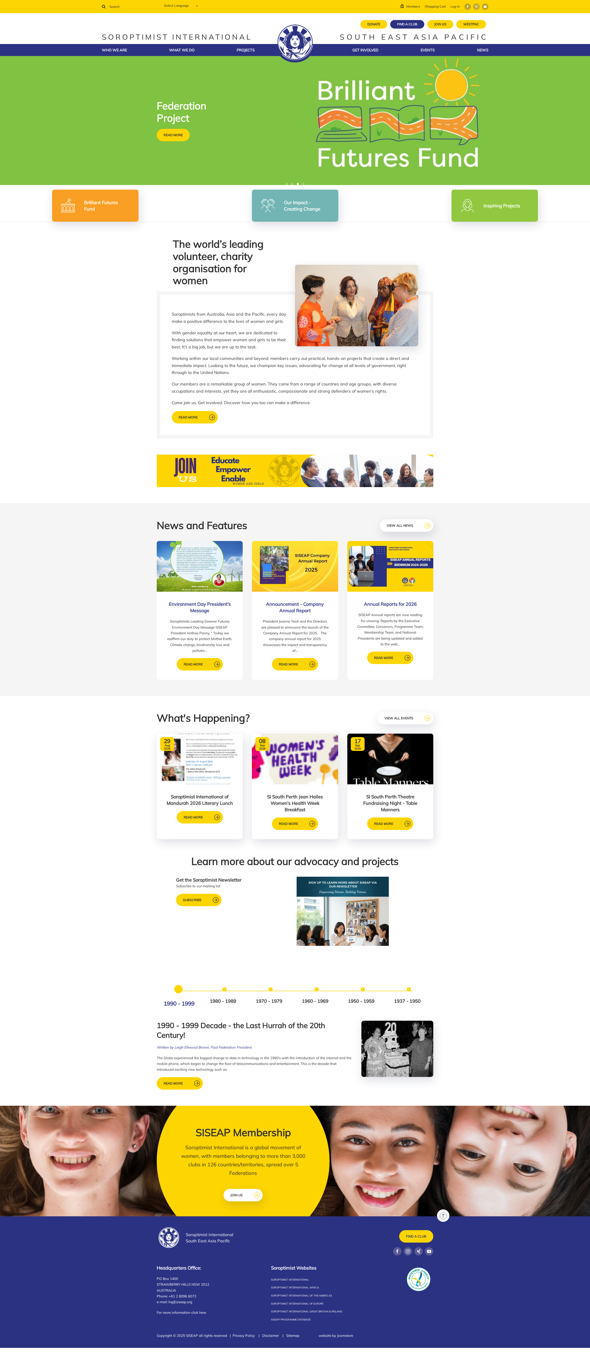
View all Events (398, 718)
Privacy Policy (244, 1335)
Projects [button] (246, 50)
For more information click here (181, 1312)
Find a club (416, 1236)
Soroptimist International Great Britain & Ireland (306, 1311)
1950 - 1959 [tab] (361, 1001)
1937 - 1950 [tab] (407, 1001)
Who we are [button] (114, 50)
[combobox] (129, 6)
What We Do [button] (182, 50)
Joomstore (345, 1335)
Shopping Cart (435, 6)
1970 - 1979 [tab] (269, 1001)
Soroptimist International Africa (295, 1287)
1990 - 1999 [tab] (179, 1003)
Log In (455, 6)
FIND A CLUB (407, 24)
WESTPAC (471, 24)
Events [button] (428, 50)
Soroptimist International (290, 1279)
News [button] (482, 50)
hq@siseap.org (180, 1302)
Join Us (236, 1195)
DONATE (373, 24)
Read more (173, 141)
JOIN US (440, 24)
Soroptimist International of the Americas (301, 1295)
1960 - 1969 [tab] (315, 1001)
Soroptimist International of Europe (297, 1303)
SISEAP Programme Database (291, 1319)
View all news (400, 525)
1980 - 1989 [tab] (223, 1001)
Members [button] (413, 6)
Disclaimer (270, 1335)
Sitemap (292, 1335)
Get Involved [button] (365, 50)
